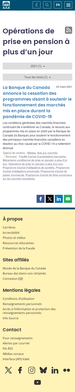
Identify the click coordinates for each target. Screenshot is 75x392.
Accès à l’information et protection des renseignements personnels (29, 311)
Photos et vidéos (14, 238)
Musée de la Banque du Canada (24, 268)
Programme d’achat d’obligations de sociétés (28, 167)
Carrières (9, 227)
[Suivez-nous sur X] (9, 373)
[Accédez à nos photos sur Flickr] (66, 373)
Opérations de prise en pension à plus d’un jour (35, 164)
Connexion (13, 279)
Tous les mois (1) (35, 77)
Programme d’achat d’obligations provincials (36, 169)
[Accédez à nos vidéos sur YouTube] (37, 385)
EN (58, 5)
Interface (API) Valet (16, 359)
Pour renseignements (18, 338)
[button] (41, 199)
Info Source (10, 318)
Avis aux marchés (47, 153)
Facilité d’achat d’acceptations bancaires (42, 156)
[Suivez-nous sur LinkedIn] (55, 373)
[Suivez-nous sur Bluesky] (44, 373)
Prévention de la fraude (19, 248)
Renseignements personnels (22, 304)
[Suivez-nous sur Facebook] (20, 373)
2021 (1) (36, 66)
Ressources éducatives (18, 243)
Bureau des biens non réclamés (24, 273)
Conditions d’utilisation (18, 299)
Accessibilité (11, 233)
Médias (31, 153)
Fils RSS (8, 349)
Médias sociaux (13, 354)
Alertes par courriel (16, 343)
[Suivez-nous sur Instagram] (32, 373)
